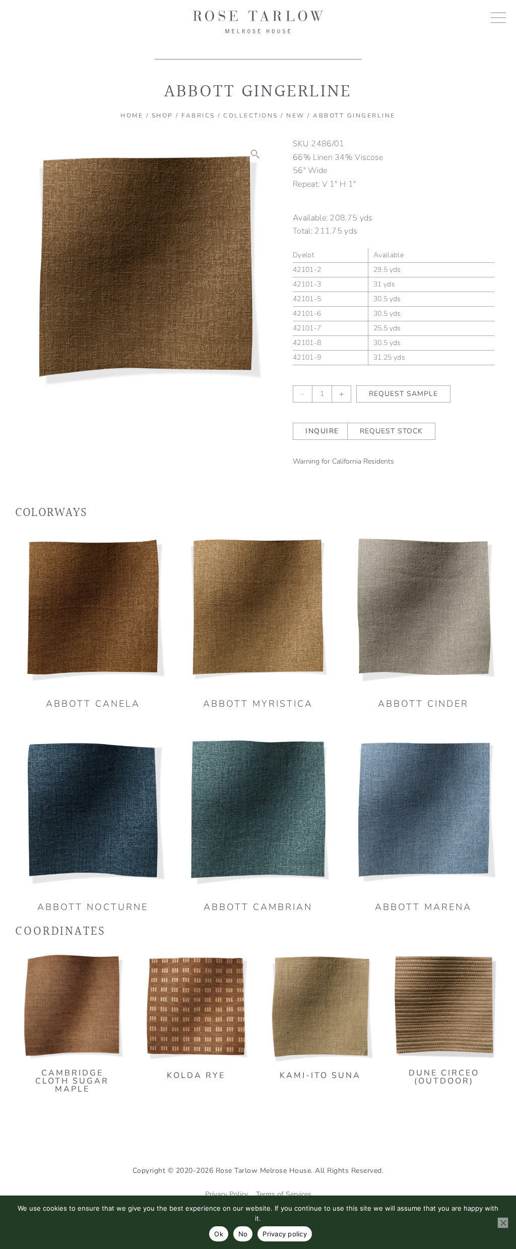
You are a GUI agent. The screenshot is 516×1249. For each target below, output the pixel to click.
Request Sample (403, 394)
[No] (502, 1222)
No (243, 1234)
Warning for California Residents (343, 461)
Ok (218, 1234)
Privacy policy (285, 1234)
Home (131, 115)
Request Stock (391, 431)
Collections (250, 115)
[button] (255, 154)
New (295, 115)
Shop (162, 115)
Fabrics (198, 115)
